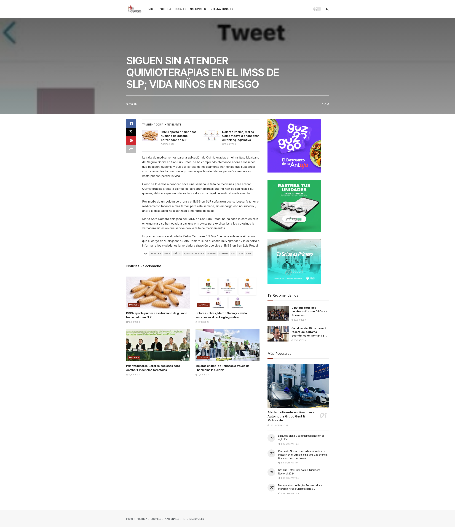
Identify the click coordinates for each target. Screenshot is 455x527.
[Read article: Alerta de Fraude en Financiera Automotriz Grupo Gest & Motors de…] (298, 386)
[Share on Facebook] (131, 123)
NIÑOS (177, 253)
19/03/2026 (168, 144)
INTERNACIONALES (221, 8)
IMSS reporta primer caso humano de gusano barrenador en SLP (179, 136)
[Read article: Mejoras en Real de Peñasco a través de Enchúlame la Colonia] (227, 345)
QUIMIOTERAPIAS (194, 253)
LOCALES (180, 8)
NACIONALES (198, 8)
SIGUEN (223, 253)
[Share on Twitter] (131, 132)
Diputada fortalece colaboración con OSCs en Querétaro (309, 311)
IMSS (167, 253)
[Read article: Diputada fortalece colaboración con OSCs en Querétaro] (278, 313)
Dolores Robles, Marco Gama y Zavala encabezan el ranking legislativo (240, 136)
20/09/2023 (299, 320)
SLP (241, 253)
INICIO (152, 8)
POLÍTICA (165, 8)
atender (156, 253)
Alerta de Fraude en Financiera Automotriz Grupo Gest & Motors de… (290, 416)
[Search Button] (327, 9)
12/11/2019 (131, 103)
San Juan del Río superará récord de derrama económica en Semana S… (309, 331)
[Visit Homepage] (134, 9)
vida (248, 253)
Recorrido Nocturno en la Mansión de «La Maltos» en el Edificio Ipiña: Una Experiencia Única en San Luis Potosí (302, 455)
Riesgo (211, 253)
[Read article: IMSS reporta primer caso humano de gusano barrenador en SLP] (150, 135)
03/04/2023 (299, 340)
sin (233, 253)
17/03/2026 (203, 374)
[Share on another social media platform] (131, 149)
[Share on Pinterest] (131, 140)
